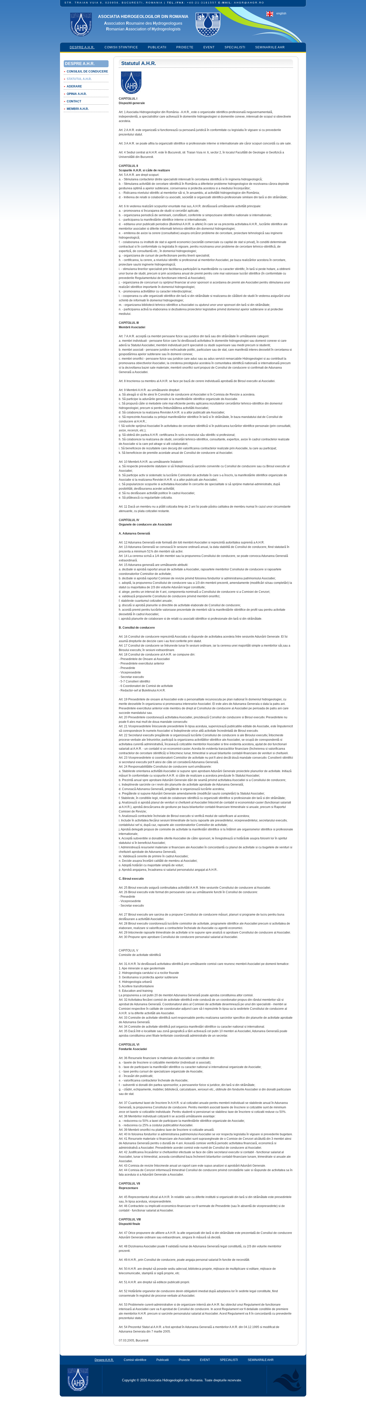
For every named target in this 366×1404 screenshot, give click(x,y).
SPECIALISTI (235, 47)
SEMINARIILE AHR (270, 47)
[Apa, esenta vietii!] (284, 1379)
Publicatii (157, 47)
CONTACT (74, 101)
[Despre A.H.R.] (131, 94)
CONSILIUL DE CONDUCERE (87, 71)
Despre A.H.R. (82, 47)
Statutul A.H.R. (79, 79)
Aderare (74, 86)
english (281, 13)
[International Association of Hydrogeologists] (208, 25)
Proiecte (184, 47)
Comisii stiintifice (121, 47)
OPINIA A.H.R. (77, 94)
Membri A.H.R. (78, 109)
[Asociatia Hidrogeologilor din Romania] (81, 25)
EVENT (209, 47)
